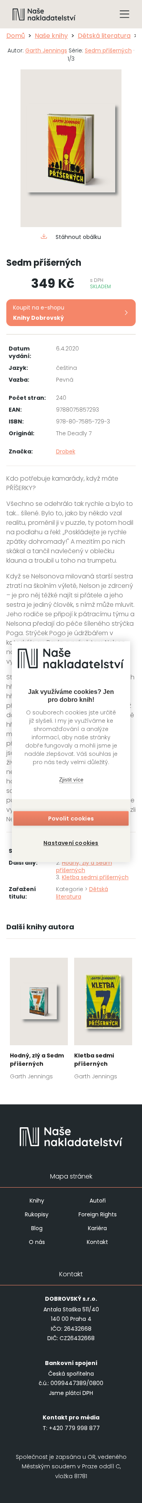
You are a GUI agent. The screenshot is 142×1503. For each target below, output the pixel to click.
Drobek (65, 451)
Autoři (98, 1201)
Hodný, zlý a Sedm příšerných (84, 866)
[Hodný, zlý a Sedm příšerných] (39, 1021)
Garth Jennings (46, 50)
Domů (15, 35)
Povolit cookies (71, 818)
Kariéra (97, 1228)
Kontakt (97, 1242)
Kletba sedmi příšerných (95, 877)
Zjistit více (71, 780)
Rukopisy (37, 1214)
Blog (37, 1228)
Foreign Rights (97, 1214)
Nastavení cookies (70, 843)
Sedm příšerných (108, 50)
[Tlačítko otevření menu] (125, 14)
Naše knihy (51, 35)
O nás (37, 1242)
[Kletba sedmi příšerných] (103, 1021)
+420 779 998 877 (74, 1428)
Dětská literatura (104, 35)
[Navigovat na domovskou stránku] (44, 14)
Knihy (37, 1201)
